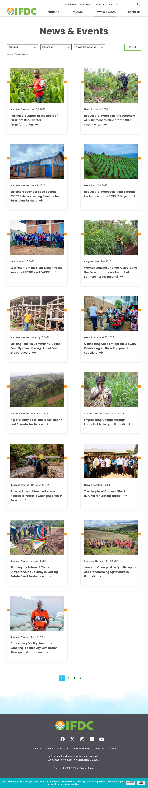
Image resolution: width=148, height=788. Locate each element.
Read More (141, 783)
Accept (130, 782)
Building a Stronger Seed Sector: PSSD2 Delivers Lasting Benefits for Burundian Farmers (34, 196)
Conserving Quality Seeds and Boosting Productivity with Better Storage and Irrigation (33, 648)
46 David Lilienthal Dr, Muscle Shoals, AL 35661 (74, 756)
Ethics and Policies (81, 748)
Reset (132, 47)
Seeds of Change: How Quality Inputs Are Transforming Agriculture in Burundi (110, 572)
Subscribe (70, 4)
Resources (86, 4)
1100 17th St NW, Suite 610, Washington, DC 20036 (74, 760)
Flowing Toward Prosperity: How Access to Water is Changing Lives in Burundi (36, 496)
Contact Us (62, 748)
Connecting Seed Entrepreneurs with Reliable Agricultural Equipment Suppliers (110, 348)
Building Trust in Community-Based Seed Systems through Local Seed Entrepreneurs (35, 348)
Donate (112, 748)
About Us (133, 12)
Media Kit (99, 748)
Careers (100, 4)
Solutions (52, 12)
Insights (88, 261)
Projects (77, 12)
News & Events (105, 12)
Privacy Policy (87, 768)
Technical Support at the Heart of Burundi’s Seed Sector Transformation (34, 120)
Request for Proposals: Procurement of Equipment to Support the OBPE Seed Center (109, 120)
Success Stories (19, 109)
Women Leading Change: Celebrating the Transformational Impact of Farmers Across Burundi (110, 272)
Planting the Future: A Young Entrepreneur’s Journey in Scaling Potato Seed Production (34, 572)
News (87, 109)
